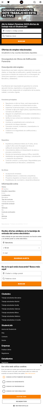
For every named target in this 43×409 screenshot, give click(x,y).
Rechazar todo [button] (21, 401)
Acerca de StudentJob (9, 329)
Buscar (21, 41)
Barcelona (5, 224)
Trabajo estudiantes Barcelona (11, 298)
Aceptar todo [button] (21, 397)
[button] (21, 406)
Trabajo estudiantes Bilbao (10, 312)
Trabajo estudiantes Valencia (11, 309)
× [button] (41, 365)
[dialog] (21, 386)
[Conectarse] (40, 2)
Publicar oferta (6, 349)
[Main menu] (2, 2)
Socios (4, 340)
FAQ (3, 333)
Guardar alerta (21, 258)
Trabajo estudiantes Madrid (10, 301)
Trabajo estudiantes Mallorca (11, 316)
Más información (30, 373)
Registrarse (5, 353)
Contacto (5, 336)
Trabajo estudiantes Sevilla (10, 305)
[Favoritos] (8, 2)
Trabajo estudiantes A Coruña (11, 320)
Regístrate (5, 362)
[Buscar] (35, 2)
